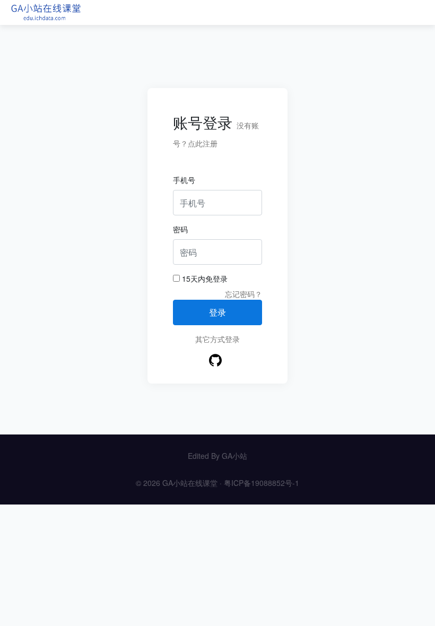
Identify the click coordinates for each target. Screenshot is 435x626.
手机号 (184, 180)
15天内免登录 (204, 278)
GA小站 (234, 455)
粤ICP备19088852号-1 (261, 482)
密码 (180, 229)
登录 (217, 312)
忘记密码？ (243, 294)
